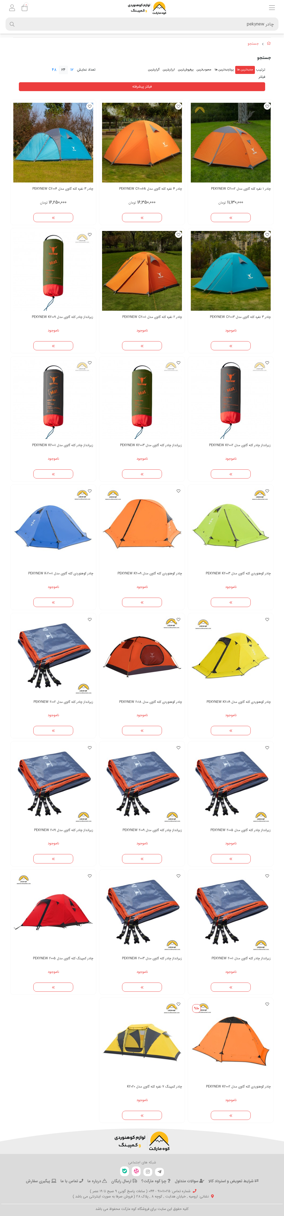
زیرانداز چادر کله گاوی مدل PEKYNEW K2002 (240, 445)
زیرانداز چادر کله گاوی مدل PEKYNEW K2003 (151, 445)
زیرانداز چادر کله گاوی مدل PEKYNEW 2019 (63, 830)
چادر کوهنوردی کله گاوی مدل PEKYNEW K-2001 (60, 573)
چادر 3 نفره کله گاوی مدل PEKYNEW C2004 (62, 188)
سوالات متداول (187, 1181)
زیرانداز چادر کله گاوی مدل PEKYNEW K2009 (62, 317)
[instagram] (148, 1172)
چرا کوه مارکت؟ (154, 1181)
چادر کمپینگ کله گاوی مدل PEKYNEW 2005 (63, 958)
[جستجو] (142, 1141)
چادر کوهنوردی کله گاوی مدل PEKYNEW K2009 (150, 573)
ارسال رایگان (121, 1181)
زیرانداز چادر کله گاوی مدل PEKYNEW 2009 (152, 830)
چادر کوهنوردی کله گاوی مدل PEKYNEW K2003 (238, 573)
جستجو (253, 44)
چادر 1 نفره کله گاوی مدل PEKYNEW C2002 (241, 188)
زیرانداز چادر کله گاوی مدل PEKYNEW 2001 (241, 958)
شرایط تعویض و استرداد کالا (232, 1181)
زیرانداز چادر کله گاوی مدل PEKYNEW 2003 (152, 958)
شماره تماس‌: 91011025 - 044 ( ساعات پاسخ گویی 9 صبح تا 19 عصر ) (140, 1191)
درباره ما (94, 1181)
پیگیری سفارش (38, 1181)
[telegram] (159, 1172)
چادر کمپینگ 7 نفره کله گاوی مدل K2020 (154, 1086)
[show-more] (231, 217)
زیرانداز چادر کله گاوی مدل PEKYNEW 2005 (241, 830)
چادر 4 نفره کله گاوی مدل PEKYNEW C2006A (150, 188)
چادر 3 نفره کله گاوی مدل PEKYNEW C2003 (240, 317)
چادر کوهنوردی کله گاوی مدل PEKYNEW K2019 (239, 702)
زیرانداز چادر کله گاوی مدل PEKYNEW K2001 (62, 445)
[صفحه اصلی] (269, 44)
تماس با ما (69, 1181)
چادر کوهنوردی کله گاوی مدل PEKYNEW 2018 (150, 702)
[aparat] (136, 1171)
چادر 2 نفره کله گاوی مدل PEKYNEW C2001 (152, 317)
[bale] (124, 1171)
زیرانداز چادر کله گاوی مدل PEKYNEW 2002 (63, 702)
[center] (12, 24)
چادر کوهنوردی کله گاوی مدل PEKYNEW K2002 (238, 1086)
